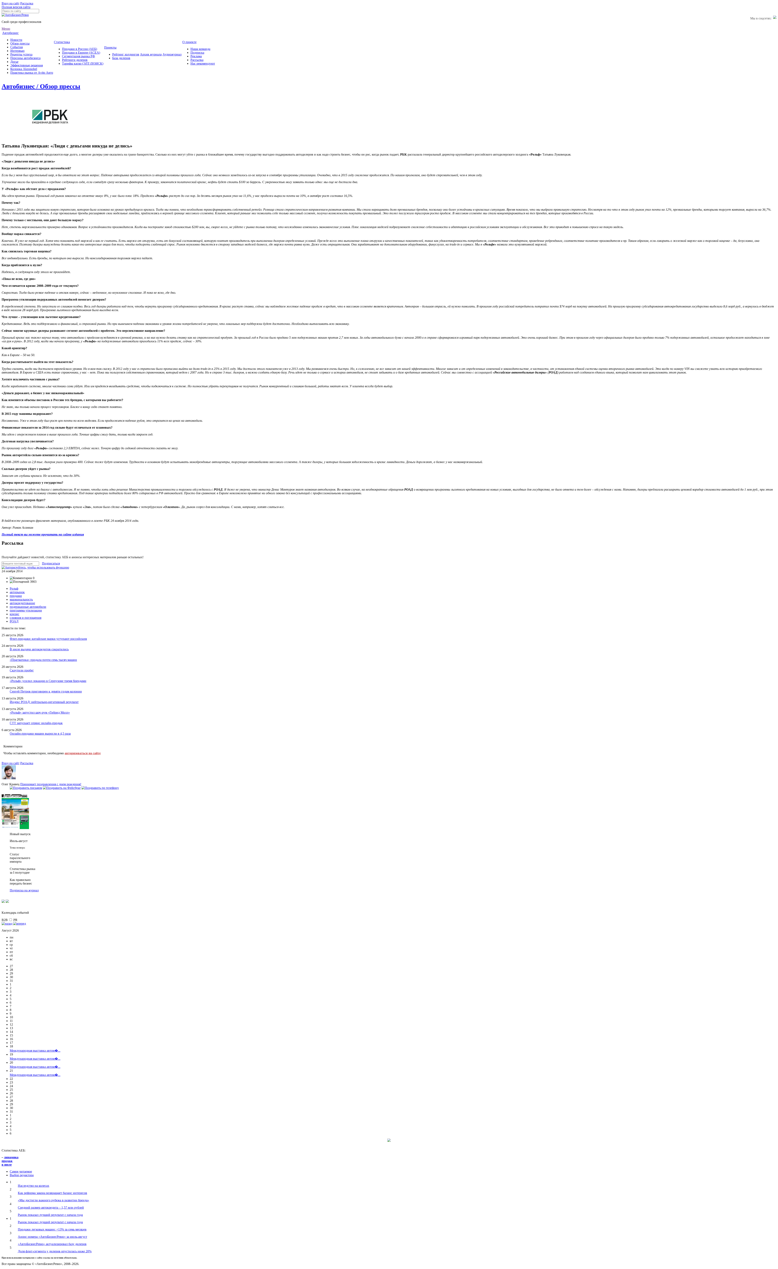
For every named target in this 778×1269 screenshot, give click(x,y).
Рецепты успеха (21, 54)
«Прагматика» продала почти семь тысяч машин (43, 660)
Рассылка (26, 3)
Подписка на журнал (24, 890)
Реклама (196, 56)
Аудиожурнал (172, 54)
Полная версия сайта (16, 7)
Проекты (110, 47)
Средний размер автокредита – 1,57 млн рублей (51, 1207)
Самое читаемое (21, 1171)
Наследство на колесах (33, 1185)
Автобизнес (10, 33)
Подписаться (51, 563)
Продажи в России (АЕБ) (79, 49)
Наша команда (200, 49)
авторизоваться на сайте (83, 753)
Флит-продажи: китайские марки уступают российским (48, 638)
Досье (14, 61)
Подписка (197, 52)
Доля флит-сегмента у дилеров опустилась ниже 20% (55, 1251)
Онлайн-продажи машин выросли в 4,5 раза (40, 733)
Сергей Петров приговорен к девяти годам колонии (46, 691)
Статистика (62, 42)
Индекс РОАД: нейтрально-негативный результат (44, 702)
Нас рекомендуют (202, 63)
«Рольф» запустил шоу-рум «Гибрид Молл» (40, 712)
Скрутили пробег (22, 670)
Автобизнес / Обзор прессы (41, 86)
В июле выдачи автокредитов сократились (39, 649)
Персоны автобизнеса (25, 58)
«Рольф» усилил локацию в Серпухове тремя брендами (48, 681)
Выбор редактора (22, 1175)
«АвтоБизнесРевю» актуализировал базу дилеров (52, 1244)
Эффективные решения (26, 65)
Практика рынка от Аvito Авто (31, 72)
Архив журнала (151, 54)
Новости (16, 40)
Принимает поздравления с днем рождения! (50, 784)
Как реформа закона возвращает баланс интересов (52, 1193)
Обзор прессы (20, 43)
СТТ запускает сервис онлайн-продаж (36, 723)
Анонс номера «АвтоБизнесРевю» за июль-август (52, 1236)
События (16, 47)
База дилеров (121, 58)
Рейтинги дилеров (75, 60)
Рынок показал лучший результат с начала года (50, 1215)
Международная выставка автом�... (35, 1050)
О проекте (189, 42)
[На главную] (15, 15)
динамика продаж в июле (10, 1161)
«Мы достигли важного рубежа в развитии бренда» (53, 1200)
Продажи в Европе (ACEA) (81, 52)
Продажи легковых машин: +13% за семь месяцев (52, 1229)
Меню (6, 28)
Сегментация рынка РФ (78, 56)
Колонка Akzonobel (23, 69)
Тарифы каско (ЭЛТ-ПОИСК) (82, 63)
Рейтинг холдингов (125, 54)
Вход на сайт (10, 3)
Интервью (17, 50)
